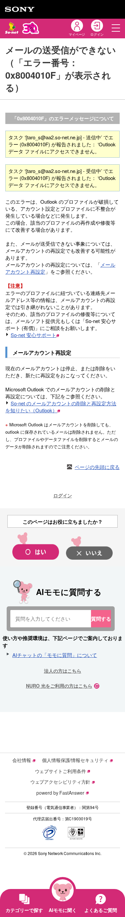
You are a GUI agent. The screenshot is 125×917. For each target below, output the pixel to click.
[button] (115, 27)
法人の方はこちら (62, 670)
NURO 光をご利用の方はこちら (59, 685)
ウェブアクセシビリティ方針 (60, 781)
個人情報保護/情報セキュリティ (75, 760)
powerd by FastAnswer (60, 792)
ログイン (62, 495)
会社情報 (21, 760)
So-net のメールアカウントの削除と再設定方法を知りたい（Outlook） (60, 407)
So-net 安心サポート (33, 334)
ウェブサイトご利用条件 (60, 771)
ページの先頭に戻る (97, 466)
